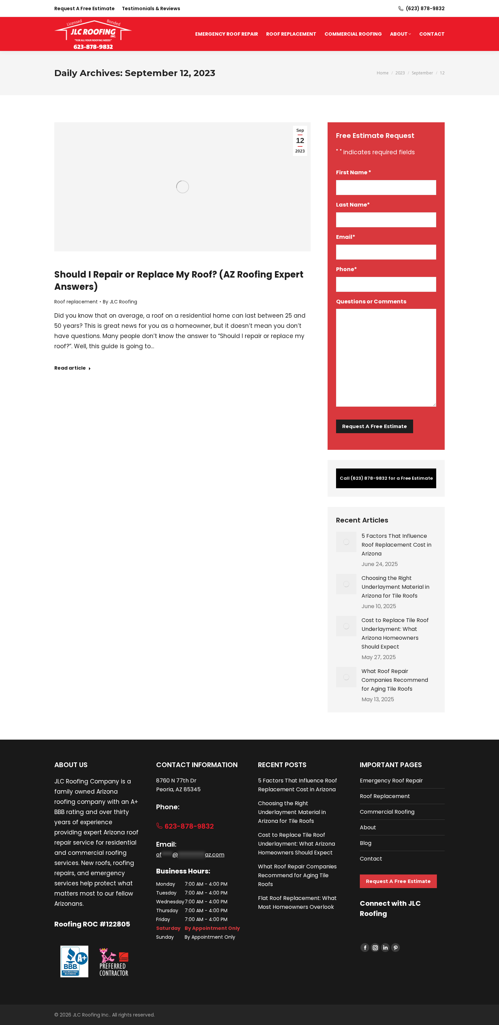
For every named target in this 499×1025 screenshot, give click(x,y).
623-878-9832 (188, 826)
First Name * (355, 172)
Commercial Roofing (387, 812)
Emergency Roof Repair (391, 780)
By (120, 301)
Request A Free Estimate (398, 881)
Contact (371, 859)
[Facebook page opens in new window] (365, 947)
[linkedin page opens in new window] (385, 947)
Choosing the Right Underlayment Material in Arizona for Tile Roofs (395, 587)
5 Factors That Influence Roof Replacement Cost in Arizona (396, 545)
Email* (347, 237)
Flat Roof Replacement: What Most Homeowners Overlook (297, 902)
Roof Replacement (385, 796)
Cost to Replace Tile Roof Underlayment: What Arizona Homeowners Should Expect (395, 633)
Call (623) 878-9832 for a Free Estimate (386, 478)
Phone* (348, 269)
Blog (365, 843)
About (368, 827)
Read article (70, 368)
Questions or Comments (371, 301)
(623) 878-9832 (425, 8)
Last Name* (354, 205)
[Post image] (346, 542)
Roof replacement (76, 301)
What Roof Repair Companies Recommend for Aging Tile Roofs (395, 680)
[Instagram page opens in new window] (375, 947)
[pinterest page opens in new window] (395, 947)
